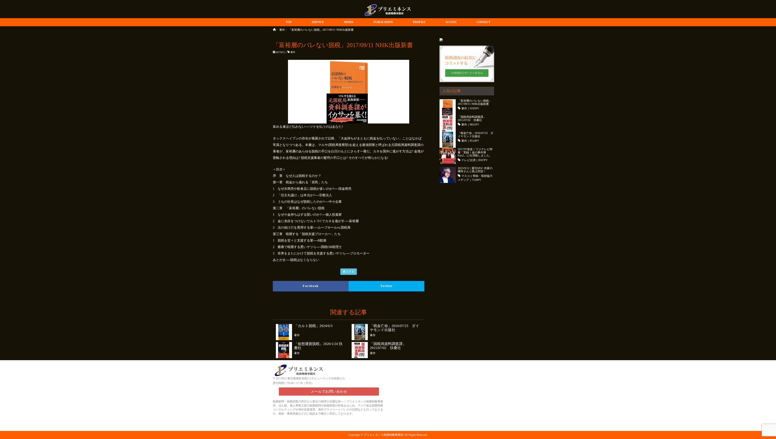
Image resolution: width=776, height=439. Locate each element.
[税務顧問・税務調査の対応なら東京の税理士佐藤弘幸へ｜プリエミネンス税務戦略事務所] (388, 9)
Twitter (386, 286)
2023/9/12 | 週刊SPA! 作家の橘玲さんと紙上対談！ (475, 170)
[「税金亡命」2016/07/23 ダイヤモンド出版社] (361, 332)
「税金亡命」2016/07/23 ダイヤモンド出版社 (394, 328)
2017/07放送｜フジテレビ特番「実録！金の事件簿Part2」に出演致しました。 (475, 152)
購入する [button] (348, 271)
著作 (292, 52)
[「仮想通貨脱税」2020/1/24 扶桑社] (285, 350)
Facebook (311, 286)
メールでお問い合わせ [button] (329, 391)
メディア (463, 180)
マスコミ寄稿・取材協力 (476, 175)
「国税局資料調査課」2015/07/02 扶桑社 (388, 346)
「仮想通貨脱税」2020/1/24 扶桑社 (318, 346)
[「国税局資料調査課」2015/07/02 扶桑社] (361, 350)
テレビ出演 (468, 160)
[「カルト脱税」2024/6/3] (285, 332)
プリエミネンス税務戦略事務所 (383, 434)
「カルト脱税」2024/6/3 (313, 326)
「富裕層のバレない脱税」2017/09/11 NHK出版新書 (475, 102)
